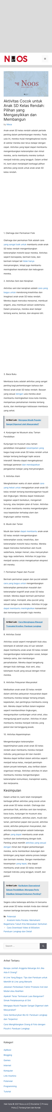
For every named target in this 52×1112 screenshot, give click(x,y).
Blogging (8, 1055)
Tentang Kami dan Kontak (30, 1107)
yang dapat (16, 834)
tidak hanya (28, 261)
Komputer (8, 1070)
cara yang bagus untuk (15, 583)
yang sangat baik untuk (15, 244)
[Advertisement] (26, 26)
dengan (19, 394)
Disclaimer (35, 1104)
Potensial (11, 916)
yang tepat (21, 863)
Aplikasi (7, 1050)
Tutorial (7, 1091)
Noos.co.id (23, 1104)
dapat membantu (28, 531)
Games (7, 1060)
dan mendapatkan (31, 464)
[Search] (43, 946)
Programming (10, 1086)
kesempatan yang (35, 448)
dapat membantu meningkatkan (19, 608)
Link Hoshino (10, 1076)
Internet (7, 1065)
